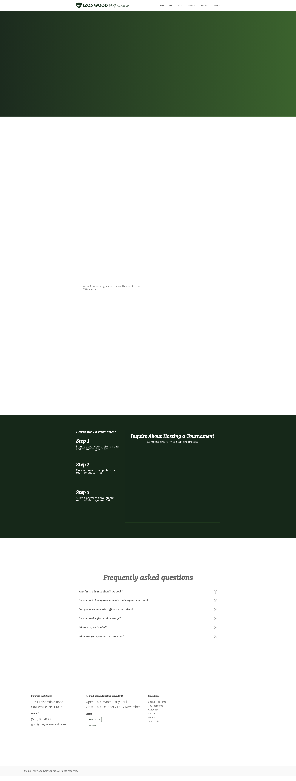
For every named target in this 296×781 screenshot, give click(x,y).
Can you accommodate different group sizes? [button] (106, 609)
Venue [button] (151, 717)
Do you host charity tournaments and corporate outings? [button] (113, 600)
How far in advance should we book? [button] (101, 591)
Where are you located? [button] (93, 627)
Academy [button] (153, 709)
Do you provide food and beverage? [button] (100, 618)
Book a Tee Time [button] (157, 701)
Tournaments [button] (155, 705)
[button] (96, 82)
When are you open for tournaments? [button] (101, 636)
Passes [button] (151, 713)
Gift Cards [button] (153, 721)
